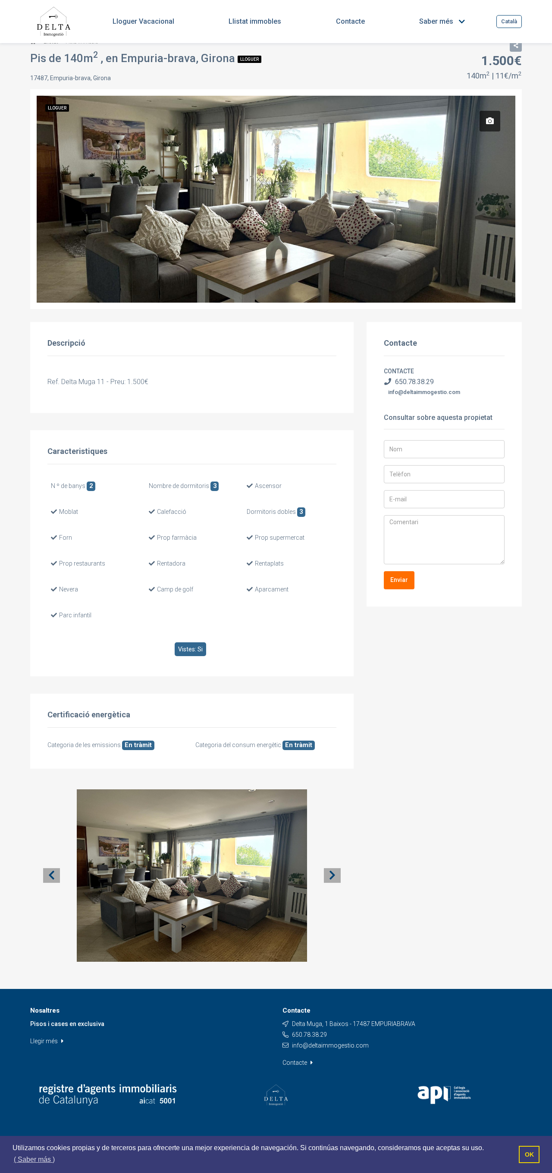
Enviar (399, 579)
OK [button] (529, 1154)
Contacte (295, 1062)
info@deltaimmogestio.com (424, 392)
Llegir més (44, 1041)
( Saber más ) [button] (34, 1159)
